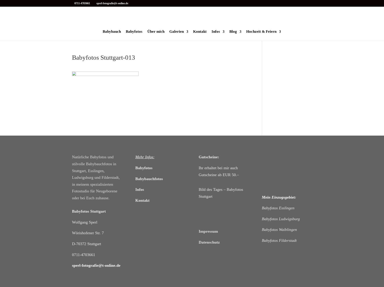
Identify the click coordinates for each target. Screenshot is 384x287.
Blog (233, 32)
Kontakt (200, 32)
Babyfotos (134, 32)
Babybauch (112, 32)
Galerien (176, 32)
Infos (216, 32)
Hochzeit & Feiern (261, 32)
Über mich (155, 32)
